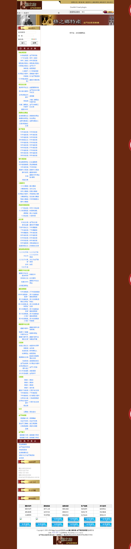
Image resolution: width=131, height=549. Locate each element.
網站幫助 (96, 2)
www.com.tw (79, 533)
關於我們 (28, 509)
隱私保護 (65, 509)
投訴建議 (103, 512)
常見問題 (47, 515)
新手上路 (47, 509)
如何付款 (47, 512)
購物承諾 (65, 515)
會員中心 (89, 2)
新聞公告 (74, 2)
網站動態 (28, 512)
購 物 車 (81, 2)
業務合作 (103, 515)
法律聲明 (28, 515)
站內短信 (84, 515)
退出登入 (110, 2)
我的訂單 (84, 512)
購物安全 (65, 512)
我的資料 (84, 509)
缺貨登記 (103, 509)
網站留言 (103, 2)
